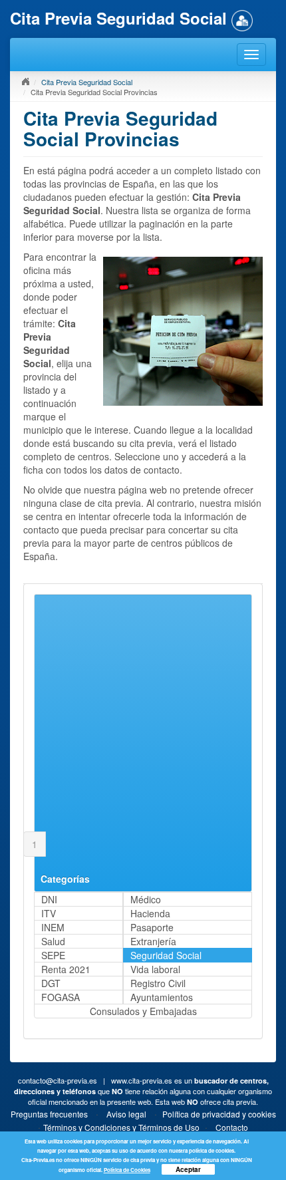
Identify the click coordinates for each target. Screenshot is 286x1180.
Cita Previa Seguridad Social (86, 81)
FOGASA (60, 997)
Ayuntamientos (161, 997)
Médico (145, 899)
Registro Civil (158, 983)
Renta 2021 (65, 969)
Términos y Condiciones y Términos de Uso (121, 1127)
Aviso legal (126, 1113)
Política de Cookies (127, 1169)
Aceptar (188, 1169)
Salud (53, 941)
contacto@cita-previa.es (57, 1080)
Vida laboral (155, 969)
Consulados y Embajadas (143, 1011)
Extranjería (153, 941)
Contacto (231, 1127)
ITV (48, 913)
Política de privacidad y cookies (219, 1113)
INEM (53, 927)
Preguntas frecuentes (49, 1113)
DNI (49, 899)
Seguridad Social (166, 955)
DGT (51, 983)
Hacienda (150, 913)
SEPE (53, 955)
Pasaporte (152, 927)
